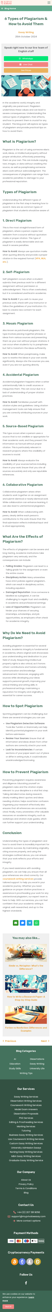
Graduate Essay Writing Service (26, 1160)
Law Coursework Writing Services (26, 1139)
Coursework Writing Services (26, 1105)
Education (15, 1063)
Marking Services (26, 1126)
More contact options (28, 1221)
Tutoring (26, 1130)
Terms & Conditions (26, 1188)
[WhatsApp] (36, 923)
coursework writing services (18, 878)
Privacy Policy (26, 1184)
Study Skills (15, 1068)
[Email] (15, 923)
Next (44, 1041)
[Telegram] (29, 923)
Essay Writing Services (26, 1096)
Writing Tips (26, 1073)
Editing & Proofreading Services (26, 1122)
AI (15, 1059)
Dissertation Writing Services (26, 1100)
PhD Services (26, 1118)
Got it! (8, 1306)
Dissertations (37, 1059)
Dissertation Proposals (26, 1113)
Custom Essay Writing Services (26, 1143)
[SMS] (22, 923)
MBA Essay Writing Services (26, 1156)
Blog (26, 1192)
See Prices (26, 70)
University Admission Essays (26, 1147)
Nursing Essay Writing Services (26, 1152)
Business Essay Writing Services (26, 1135)
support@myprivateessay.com (28, 1216)
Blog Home (10, 8)
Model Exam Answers (26, 1109)
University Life (37, 1068)
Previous (10, 1041)
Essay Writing (26, 32)
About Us (26, 1179)
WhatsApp (27, 58)
